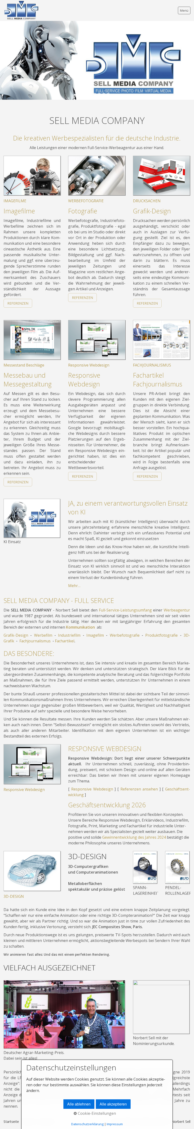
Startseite (11, 1121)
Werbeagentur (177, 610)
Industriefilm (69, 635)
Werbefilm (43, 635)
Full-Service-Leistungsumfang (125, 610)
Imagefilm (95, 635)
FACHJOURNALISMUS (152, 365)
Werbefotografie (125, 635)
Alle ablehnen (79, 1104)
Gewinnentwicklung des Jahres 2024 (134, 837)
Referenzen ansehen (139, 789)
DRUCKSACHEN (147, 200)
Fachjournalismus (35, 641)
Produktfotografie (161, 635)
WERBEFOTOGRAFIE (86, 200)
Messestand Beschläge (24, 365)
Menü (184, 10)
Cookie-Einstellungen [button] (96, 1113)
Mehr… (74, 585)
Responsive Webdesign (88, 365)
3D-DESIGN (14, 896)
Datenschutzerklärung (87, 1124)
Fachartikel (64, 641)
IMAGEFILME (15, 200)
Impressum (115, 1124)
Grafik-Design (16, 635)
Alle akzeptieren (113, 1104)
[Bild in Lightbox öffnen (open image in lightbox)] (32, 518)
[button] (18, 303)
